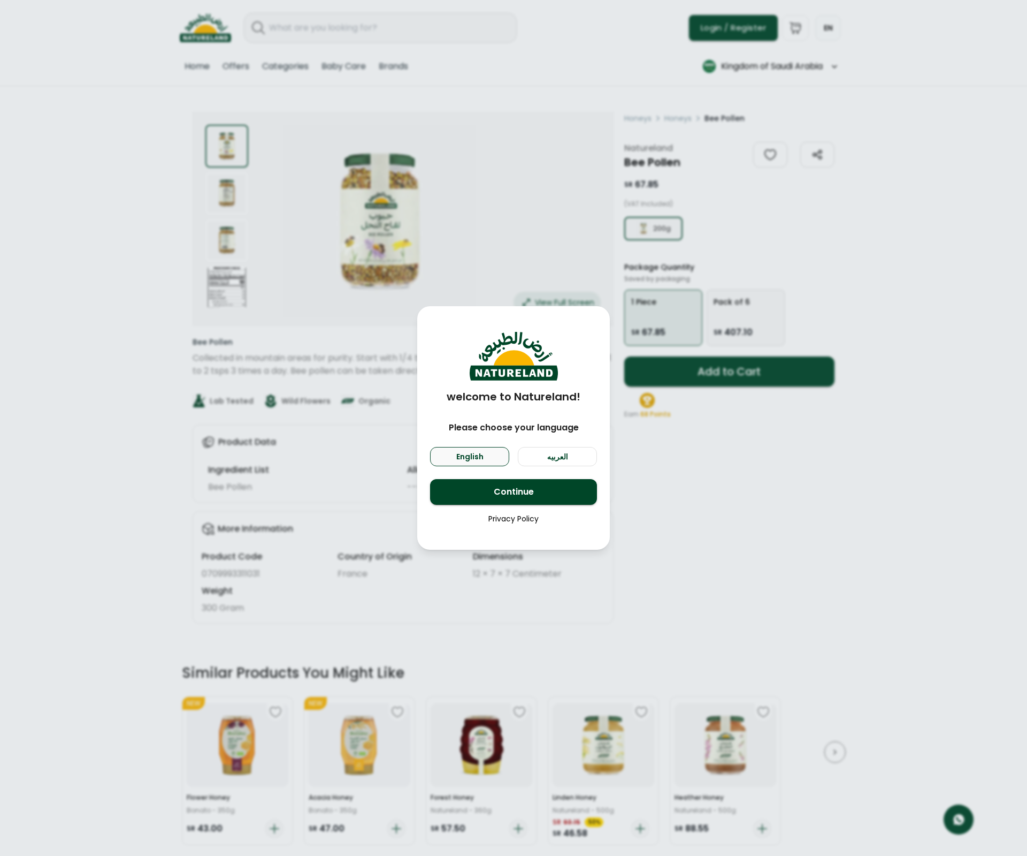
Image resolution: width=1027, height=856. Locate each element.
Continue (514, 492)
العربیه (557, 456)
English (470, 456)
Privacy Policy (513, 518)
